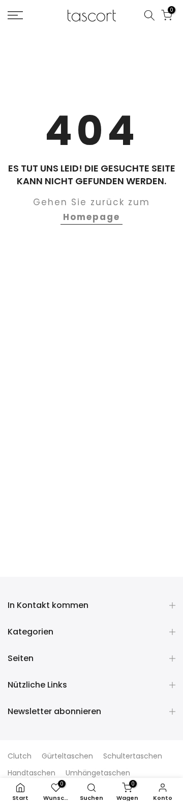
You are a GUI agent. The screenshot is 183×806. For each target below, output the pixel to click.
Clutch (20, 756)
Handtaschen (31, 773)
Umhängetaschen (98, 773)
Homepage (91, 217)
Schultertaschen (132, 756)
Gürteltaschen (67, 756)
